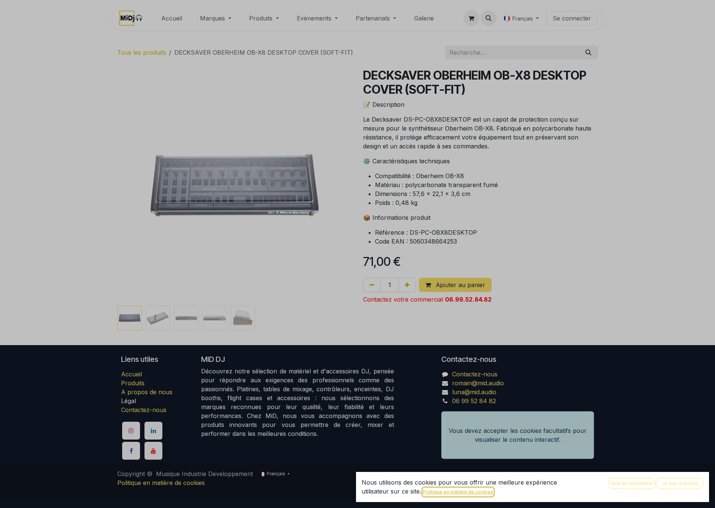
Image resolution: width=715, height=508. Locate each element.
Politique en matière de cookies (458, 492)
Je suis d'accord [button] (680, 483)
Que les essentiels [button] (631, 483)
